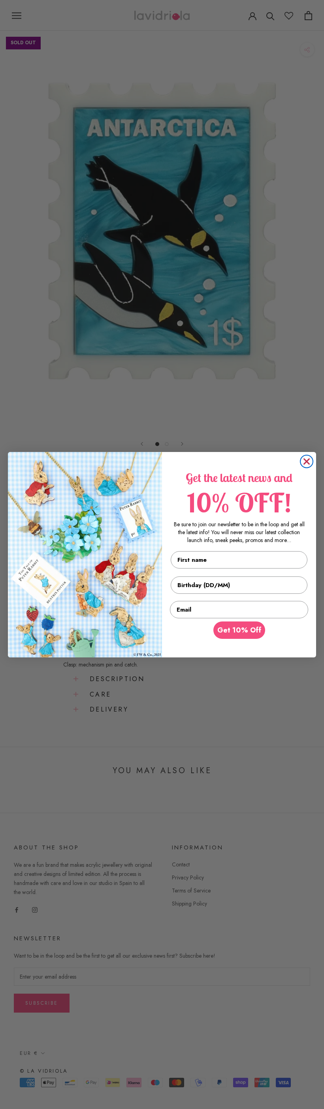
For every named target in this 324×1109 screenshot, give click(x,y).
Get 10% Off (239, 630)
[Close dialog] (306, 461)
